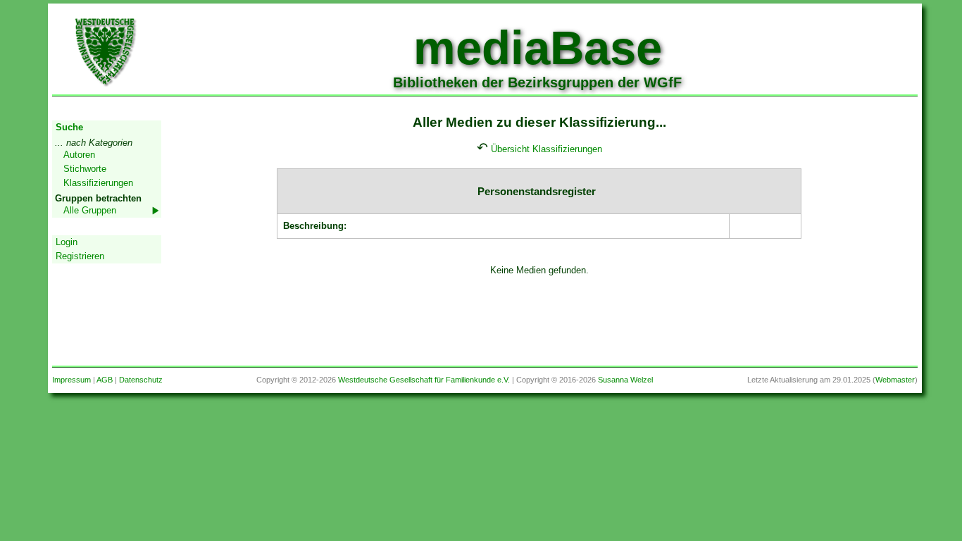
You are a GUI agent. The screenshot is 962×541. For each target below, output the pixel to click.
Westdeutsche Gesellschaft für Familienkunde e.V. (424, 379)
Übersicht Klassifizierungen (546, 149)
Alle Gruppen (89, 210)
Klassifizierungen (98, 183)
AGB (104, 379)
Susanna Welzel (625, 379)
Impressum (71, 379)
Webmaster (895, 379)
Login (66, 242)
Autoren (79, 154)
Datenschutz (141, 379)
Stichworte (84, 168)
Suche (69, 127)
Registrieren (80, 256)
